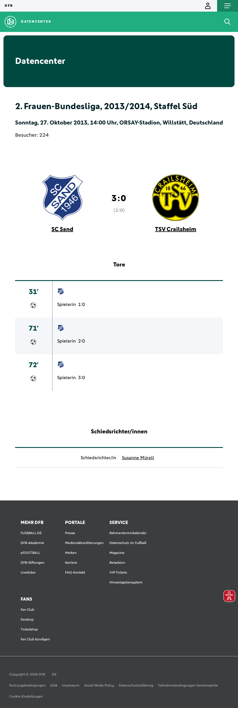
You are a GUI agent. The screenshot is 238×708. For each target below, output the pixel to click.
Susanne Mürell (138, 457)
